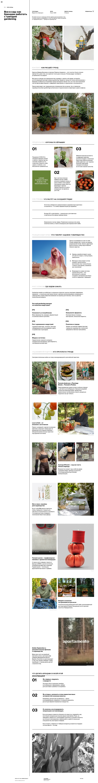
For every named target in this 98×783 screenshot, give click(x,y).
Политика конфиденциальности (20, 780)
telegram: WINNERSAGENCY (47, 779)
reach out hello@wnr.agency (21, 778)
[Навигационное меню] (1, 2)
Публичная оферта (46, 780)
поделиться (88, 11)
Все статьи (10, 7)
